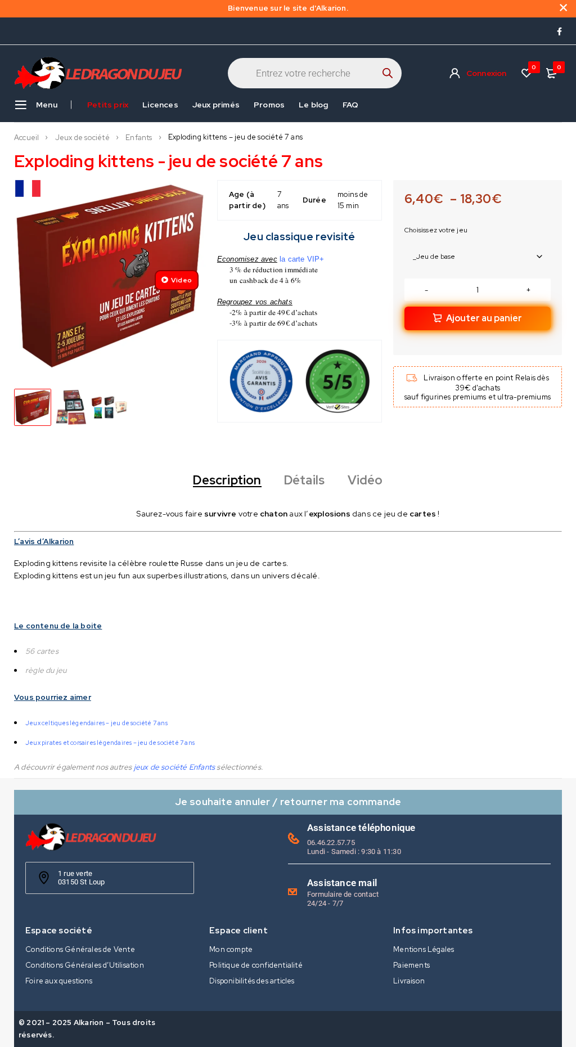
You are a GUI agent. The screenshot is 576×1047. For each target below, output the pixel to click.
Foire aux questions (58, 981)
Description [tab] (227, 480)
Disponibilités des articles (251, 981)
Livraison (409, 981)
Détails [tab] (304, 480)
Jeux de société (82, 138)
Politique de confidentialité (256, 965)
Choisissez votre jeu (435, 230)
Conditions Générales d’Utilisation (84, 965)
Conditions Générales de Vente (80, 949)
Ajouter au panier (484, 318)
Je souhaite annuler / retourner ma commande (288, 801)
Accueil (26, 138)
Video (181, 280)
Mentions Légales (423, 949)
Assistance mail (342, 882)
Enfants (138, 138)
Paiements (411, 965)
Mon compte (231, 949)
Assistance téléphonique (361, 827)
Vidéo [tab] (365, 480)
